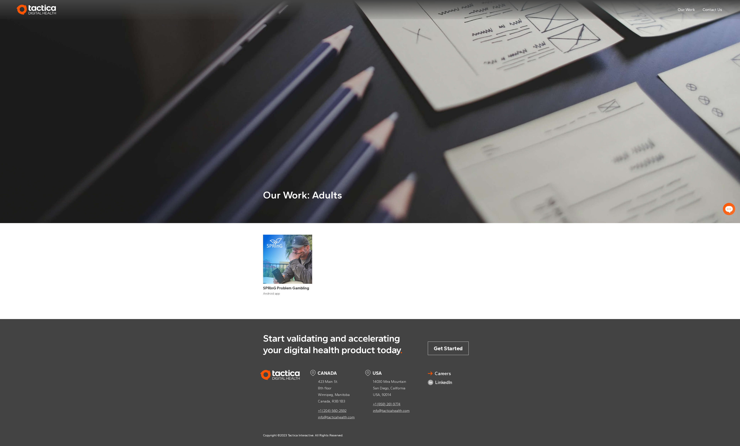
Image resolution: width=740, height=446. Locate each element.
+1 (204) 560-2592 (332, 411)
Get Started (448, 348)
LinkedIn (443, 382)
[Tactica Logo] (36, 18)
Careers (443, 373)
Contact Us (712, 10)
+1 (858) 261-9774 (386, 404)
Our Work (686, 10)
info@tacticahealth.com (336, 417)
